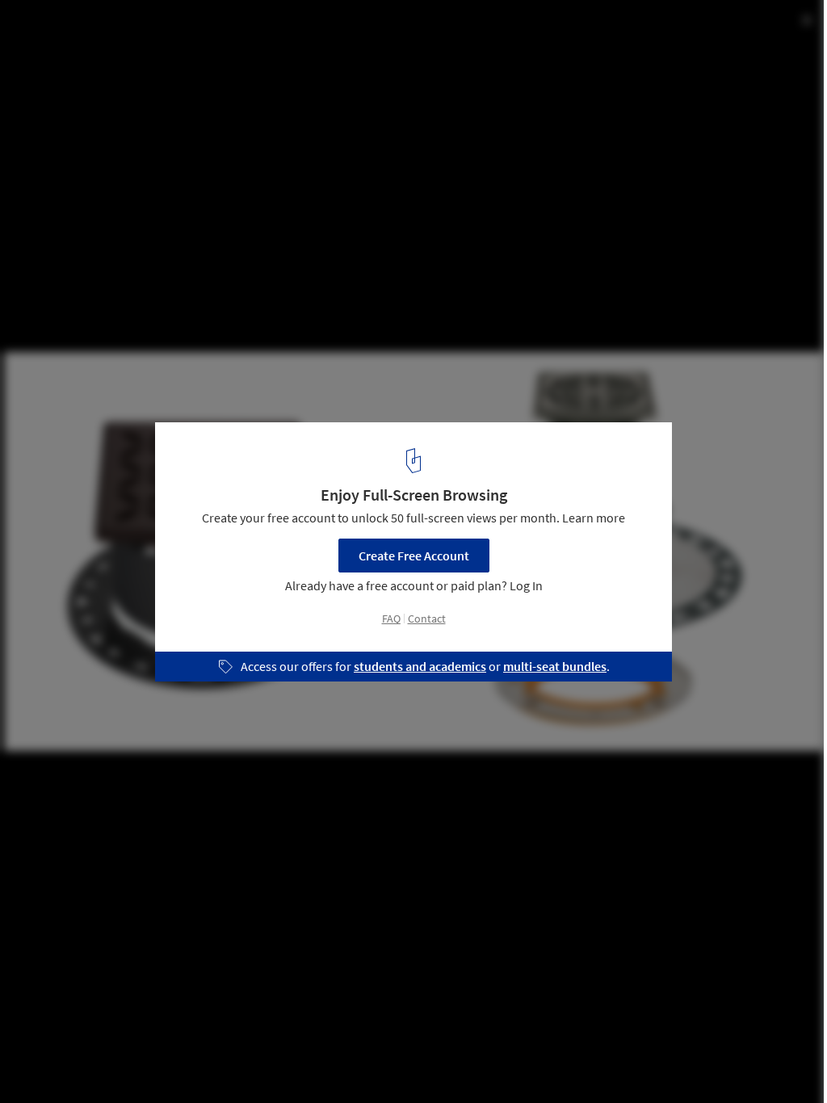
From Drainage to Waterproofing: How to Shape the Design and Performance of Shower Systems (226, 43)
